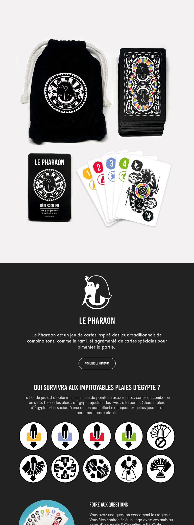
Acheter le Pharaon (97, 363)
